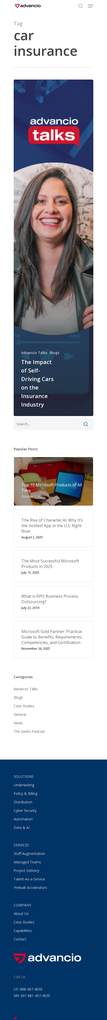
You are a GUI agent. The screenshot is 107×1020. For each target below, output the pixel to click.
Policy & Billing (25, 793)
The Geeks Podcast (29, 731)
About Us (21, 913)
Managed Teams (27, 862)
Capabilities (23, 930)
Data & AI (22, 827)
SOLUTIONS (24, 776)
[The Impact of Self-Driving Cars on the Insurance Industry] (53, 248)
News (18, 723)
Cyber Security (25, 810)
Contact (20, 939)
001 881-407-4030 (32, 995)
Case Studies (24, 706)
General (20, 714)
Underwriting (24, 785)
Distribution (23, 802)
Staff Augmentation (29, 853)
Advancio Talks (34, 352)
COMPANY (22, 905)
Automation (23, 819)
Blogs (54, 352)
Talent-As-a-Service (29, 879)
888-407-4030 (28, 989)
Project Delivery (26, 870)
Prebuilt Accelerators (30, 887)
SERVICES (21, 845)
